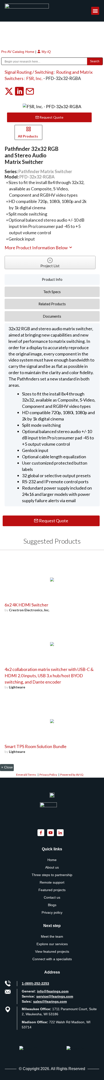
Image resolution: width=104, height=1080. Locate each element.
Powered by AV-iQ (71, 774)
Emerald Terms (26, 774)
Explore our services (52, 944)
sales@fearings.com (50, 1001)
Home (52, 860)
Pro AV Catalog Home (18, 52)
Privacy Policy (48, 774)
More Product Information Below (36, 247)
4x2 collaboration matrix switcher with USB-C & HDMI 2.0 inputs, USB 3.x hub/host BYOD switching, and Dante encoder (49, 676)
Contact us (52, 897)
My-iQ (46, 52)
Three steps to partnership (52, 875)
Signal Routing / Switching (29, 72)
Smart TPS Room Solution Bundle (36, 746)
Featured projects (52, 890)
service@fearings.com (54, 996)
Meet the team (52, 936)
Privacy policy (52, 912)
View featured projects (52, 951)
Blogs (52, 905)
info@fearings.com (52, 991)
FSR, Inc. (34, 78)
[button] (95, 11)
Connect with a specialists (52, 959)
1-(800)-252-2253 (35, 983)
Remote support (52, 882)
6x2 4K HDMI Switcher (26, 604)
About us (52, 867)
